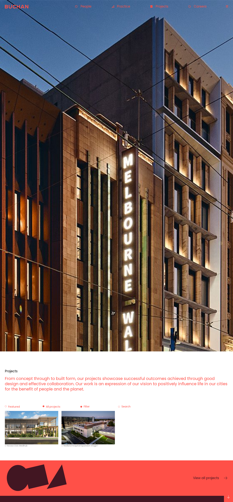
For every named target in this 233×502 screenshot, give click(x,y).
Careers (200, 6)
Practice (123, 6)
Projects (162, 6)
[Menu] (226, 6)
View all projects (206, 478)
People (85, 6)
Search (126, 406)
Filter (87, 406)
